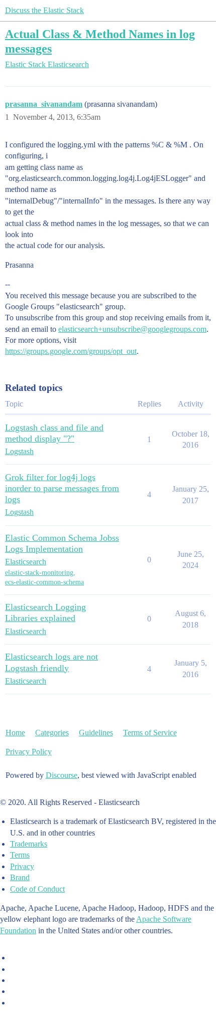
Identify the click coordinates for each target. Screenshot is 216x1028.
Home (15, 732)
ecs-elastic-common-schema (44, 582)
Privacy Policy (29, 751)
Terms (20, 855)
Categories (52, 732)
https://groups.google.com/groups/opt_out (71, 351)
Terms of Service (150, 732)
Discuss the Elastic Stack (44, 10)
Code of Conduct (37, 889)
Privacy (22, 866)
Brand (20, 877)
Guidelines (96, 732)
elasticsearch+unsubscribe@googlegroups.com (132, 329)
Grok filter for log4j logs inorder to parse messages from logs (62, 488)
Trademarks (28, 844)
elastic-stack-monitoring (39, 572)
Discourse (61, 775)
